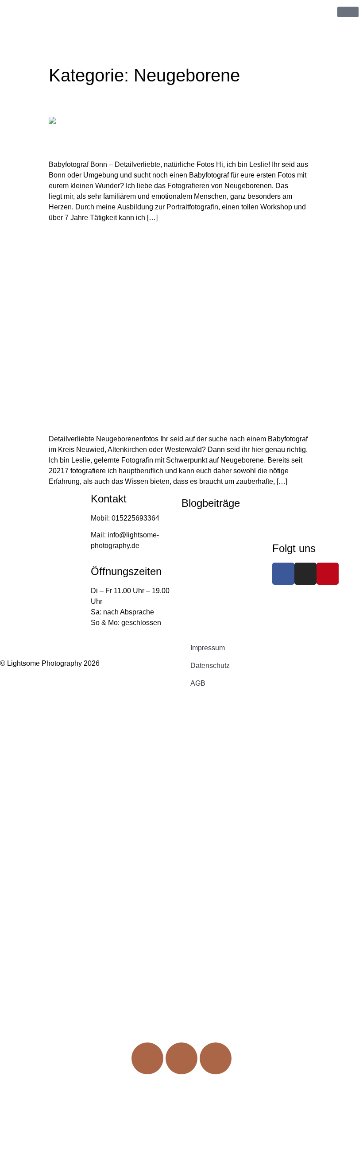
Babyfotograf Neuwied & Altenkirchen (107, 240)
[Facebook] (283, 574)
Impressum (207, 648)
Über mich (181, 826)
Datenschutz (210, 665)
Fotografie (179, 865)
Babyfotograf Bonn (78, 104)
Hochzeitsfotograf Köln (217, 539)
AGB (197, 683)
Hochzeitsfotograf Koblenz (223, 522)
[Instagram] (305, 574)
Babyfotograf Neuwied (216, 618)
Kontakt (182, 943)
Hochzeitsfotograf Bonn (218, 556)
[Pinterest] (328, 574)
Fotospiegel (182, 904)
